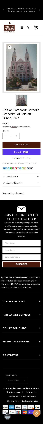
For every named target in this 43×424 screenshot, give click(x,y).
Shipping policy (13, 401)
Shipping (14, 126)
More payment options (21, 158)
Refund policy (32, 392)
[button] (22, 27)
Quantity (6, 131)
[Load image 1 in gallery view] (21, 100)
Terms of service (29, 396)
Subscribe (21, 264)
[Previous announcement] (3, 10)
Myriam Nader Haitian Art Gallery (24, 388)
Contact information (30, 401)
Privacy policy (14, 396)
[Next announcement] (39, 10)
